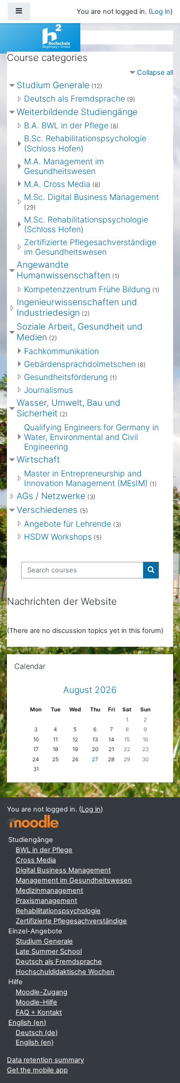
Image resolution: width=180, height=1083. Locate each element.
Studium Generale (53, 85)
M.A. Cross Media (57, 184)
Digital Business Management (63, 870)
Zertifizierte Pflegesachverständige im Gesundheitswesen (90, 247)
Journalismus (48, 390)
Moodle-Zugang (41, 992)
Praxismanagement (46, 900)
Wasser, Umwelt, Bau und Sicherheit (68, 408)
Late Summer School (49, 951)
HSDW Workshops (58, 537)
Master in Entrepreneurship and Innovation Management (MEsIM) (86, 478)
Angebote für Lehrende (67, 524)
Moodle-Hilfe (36, 1002)
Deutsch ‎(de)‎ (37, 1033)
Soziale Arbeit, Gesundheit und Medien (80, 332)
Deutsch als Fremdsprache (74, 98)
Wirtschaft (38, 459)
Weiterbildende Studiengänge (77, 112)
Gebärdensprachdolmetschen (80, 364)
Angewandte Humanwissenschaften (63, 270)
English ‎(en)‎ (27, 1022)
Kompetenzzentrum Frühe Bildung (87, 289)
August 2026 (90, 690)
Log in (160, 11)
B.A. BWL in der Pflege (66, 125)
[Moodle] (33, 821)
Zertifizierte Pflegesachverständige (71, 921)
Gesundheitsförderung (66, 377)
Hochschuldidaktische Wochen (65, 972)
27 (95, 759)
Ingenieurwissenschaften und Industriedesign (77, 307)
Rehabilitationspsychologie (58, 911)
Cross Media (36, 860)
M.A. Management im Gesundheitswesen (64, 166)
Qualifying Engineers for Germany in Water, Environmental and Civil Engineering (91, 436)
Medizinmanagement (49, 890)
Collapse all (155, 72)
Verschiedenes (48, 510)
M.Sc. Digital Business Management (91, 197)
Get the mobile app (37, 1070)
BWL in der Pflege (44, 850)
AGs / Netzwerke (51, 496)
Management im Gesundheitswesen (74, 880)
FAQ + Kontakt (39, 1012)
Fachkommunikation (61, 351)
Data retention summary (45, 1060)
